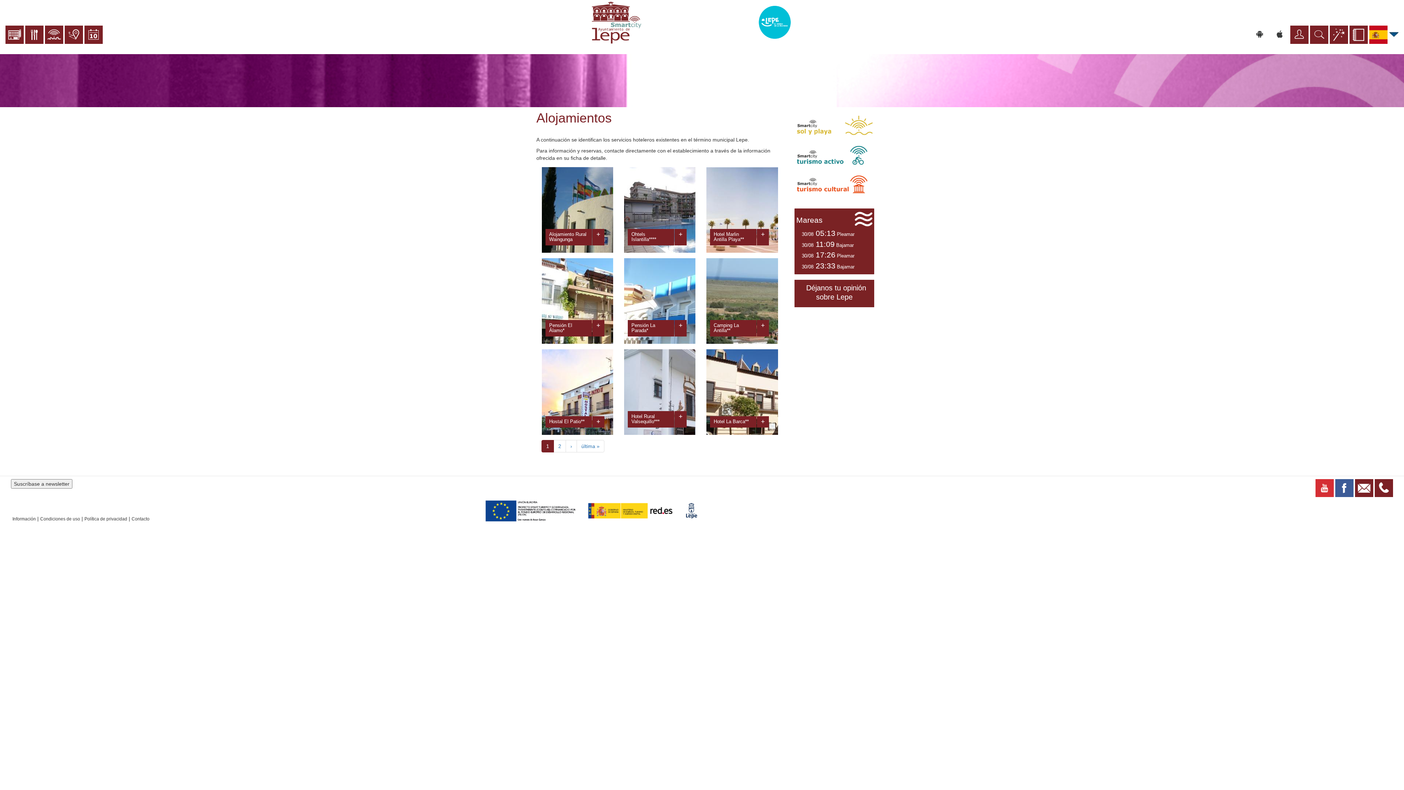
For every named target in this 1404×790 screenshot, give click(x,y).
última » (590, 446)
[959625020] (1384, 487)
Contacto (141, 519)
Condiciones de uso (60, 519)
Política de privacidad (105, 519)
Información (24, 519)
